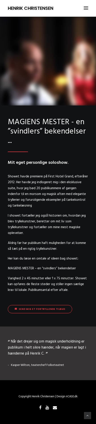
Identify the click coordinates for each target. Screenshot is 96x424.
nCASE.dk (71, 396)
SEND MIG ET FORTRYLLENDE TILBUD (42, 309)
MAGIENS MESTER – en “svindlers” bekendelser (42, 268)
